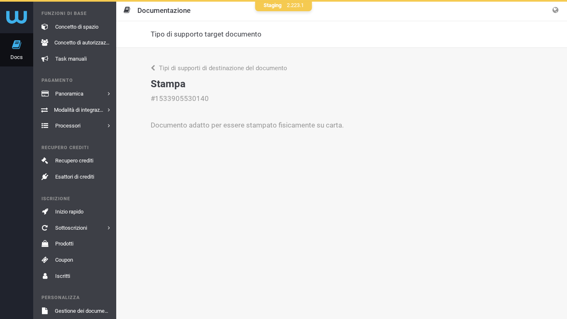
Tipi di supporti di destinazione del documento (222, 68)
